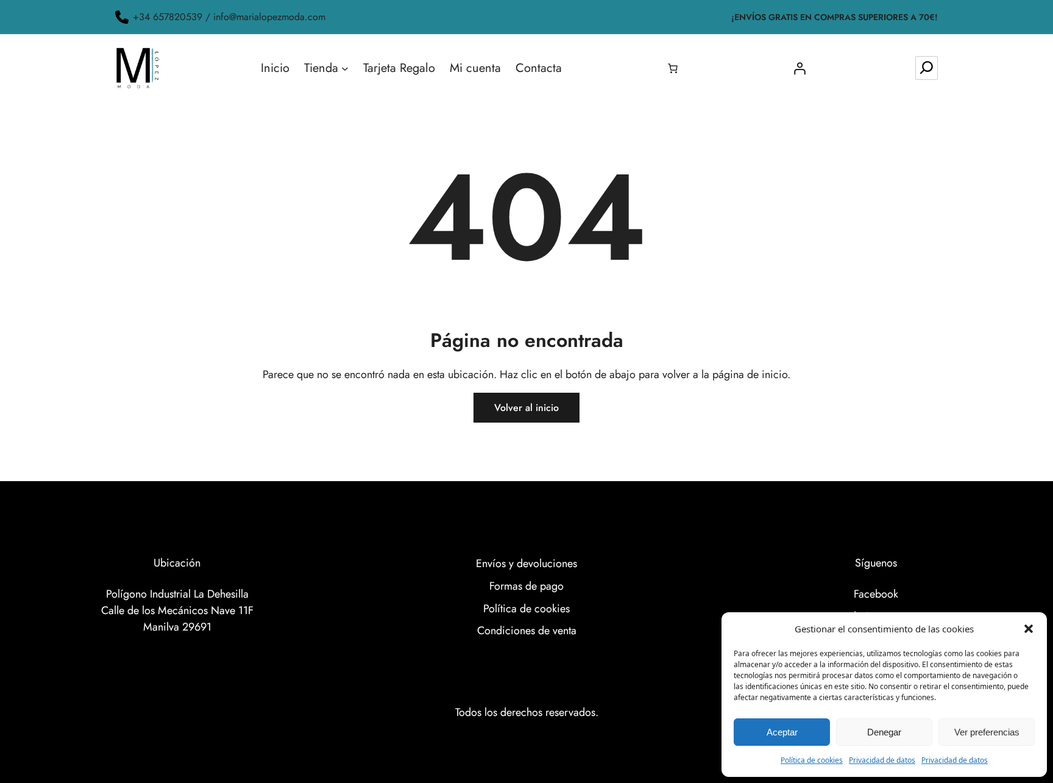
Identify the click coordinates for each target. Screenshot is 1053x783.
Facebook (876, 594)
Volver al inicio (526, 408)
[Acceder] (799, 68)
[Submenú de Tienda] (345, 68)
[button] (1029, 629)
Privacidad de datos (882, 760)
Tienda (321, 68)
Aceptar (782, 732)
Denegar (884, 732)
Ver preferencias (986, 732)
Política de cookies (812, 760)
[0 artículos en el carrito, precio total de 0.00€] (672, 68)
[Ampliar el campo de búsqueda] (926, 68)
